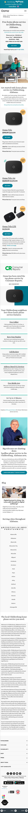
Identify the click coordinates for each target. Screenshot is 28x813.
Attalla (13, 599)
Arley (13, 580)
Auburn (13, 603)
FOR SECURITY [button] (14, 749)
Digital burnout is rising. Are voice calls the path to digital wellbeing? (14, 502)
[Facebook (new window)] (8, 773)
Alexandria (13, 549)
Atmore (13, 595)
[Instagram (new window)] (20, 773)
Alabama (20, 15)
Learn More (12, 6)
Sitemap (22, 777)
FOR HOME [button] (14, 745)
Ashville (13, 588)
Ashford (13, 584)
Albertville (13, 542)
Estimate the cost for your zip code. (14, 32)
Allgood (13, 557)
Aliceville (13, 553)
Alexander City (13, 546)
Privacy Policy (15, 777)
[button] (25, 10)
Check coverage (11, 245)
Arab (13, 569)
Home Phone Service (12, 15)
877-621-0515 (20, 49)
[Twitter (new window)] (11, 773)
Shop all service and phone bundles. (14, 105)
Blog (4, 482)
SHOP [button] (14, 753)
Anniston (13, 565)
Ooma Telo (7, 130)
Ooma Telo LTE (9, 226)
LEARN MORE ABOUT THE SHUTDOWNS (14, 472)
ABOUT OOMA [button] (14, 762)
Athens (13, 592)
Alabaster (13, 538)
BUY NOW (14, 45)
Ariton (13, 576)
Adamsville (13, 534)
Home (4, 15)
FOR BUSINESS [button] (14, 741)
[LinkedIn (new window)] (14, 773)
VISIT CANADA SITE (6, 766)
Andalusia (13, 561)
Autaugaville (13, 607)
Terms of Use (7, 777)
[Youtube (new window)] (17, 773)
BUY (4, 810)
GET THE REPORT (14, 284)
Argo (13, 572)
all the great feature (10, 410)
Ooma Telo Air (8, 178)
